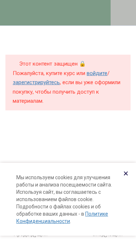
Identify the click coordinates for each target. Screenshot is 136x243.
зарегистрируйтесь (36, 82)
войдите (97, 73)
